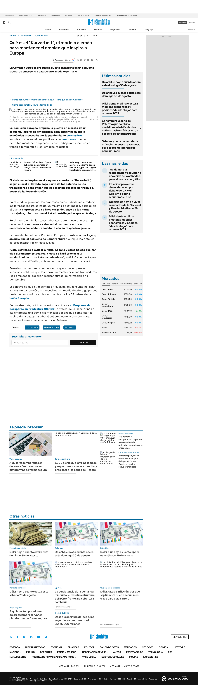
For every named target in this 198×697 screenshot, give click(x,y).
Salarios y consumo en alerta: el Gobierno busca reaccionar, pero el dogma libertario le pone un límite (83, 166)
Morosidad (41, 16)
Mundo (30, 652)
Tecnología (155, 652)
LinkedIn (31, 637)
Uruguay (148, 29)
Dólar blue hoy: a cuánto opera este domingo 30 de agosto (121, 83)
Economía (64, 29)
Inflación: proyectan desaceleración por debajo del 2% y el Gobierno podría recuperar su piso (122, 190)
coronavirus (74, 135)
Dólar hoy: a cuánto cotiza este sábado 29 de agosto (28, 593)
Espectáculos (134, 652)
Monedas (106, 284)
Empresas (69, 327)
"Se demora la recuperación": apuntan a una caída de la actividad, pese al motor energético (125, 174)
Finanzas (81, 29)
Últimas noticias (35, 647)
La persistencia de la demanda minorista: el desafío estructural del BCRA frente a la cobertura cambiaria (75, 597)
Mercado (68, 16)
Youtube (38, 637)
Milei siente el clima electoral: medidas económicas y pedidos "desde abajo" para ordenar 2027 (120, 108)
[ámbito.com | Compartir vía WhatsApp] (78, 60)
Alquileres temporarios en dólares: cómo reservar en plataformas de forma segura (28, 466)
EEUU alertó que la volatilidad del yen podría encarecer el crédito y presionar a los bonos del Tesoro (76, 466)
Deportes (46, 652)
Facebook (17, 637)
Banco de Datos (109, 647)
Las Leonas (55, 16)
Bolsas (115, 284)
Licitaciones (150, 657)
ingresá (192, 22)
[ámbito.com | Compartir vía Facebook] (81, 60)
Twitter (10, 637)
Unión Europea (19, 298)
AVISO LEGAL (89, 657)
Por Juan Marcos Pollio (109, 624)
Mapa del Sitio (17, 657)
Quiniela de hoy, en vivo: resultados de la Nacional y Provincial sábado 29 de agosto (125, 206)
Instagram (24, 637)
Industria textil (83, 16)
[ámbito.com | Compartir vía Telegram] (92, 60)
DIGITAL (69, 666)
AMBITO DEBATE (124, 666)
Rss (170, 652)
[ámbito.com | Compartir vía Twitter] (85, 60)
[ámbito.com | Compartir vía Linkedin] (88, 60)
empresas (69, 139)
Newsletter (191, 29)
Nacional (15, 652)
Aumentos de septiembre (127, 16)
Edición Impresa (66, 652)
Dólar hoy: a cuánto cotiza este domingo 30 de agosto (121, 94)
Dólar (48, 29)
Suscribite (83, 342)
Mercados (130, 647)
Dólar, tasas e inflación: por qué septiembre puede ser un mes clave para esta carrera (120, 595)
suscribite (183, 22)
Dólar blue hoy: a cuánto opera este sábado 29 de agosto (119, 553)
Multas (133, 657)
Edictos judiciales (112, 657)
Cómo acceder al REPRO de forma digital (32, 104)
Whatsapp (46, 637)
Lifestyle (179, 647)
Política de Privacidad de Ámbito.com (54, 657)
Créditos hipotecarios (103, 16)
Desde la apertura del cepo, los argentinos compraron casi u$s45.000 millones (74, 620)
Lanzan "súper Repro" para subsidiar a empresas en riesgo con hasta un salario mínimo (37, 166)
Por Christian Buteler (63, 607)
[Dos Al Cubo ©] (175, 678)
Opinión (132, 29)
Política (98, 29)
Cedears (138, 284)
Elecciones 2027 (25, 16)
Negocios (115, 29)
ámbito (12, 36)
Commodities (126, 284)
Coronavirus (41, 36)
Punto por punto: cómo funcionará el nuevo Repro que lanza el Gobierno (47, 99)
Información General (95, 652)
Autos (117, 652)
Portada (14, 647)
